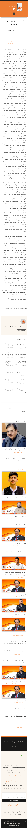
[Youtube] (15, 746)
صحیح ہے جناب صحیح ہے (18, 543)
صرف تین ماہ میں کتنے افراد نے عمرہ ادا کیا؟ (20, 354)
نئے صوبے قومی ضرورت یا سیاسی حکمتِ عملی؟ (8, 344)
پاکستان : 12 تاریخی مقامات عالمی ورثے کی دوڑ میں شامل (20, 363)
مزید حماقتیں (9, 371)
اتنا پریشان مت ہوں (19, 708)
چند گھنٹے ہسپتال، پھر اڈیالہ (7, 380)
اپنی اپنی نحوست (8, 389)
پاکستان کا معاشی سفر (18, 614)
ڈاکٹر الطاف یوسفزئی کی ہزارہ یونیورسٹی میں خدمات (21, 345)
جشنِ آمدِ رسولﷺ (21, 389)
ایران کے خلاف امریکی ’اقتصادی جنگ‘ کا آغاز (8, 362)
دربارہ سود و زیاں (19, 725)
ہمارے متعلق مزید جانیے (14, 775)
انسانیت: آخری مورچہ (18, 681)
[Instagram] (8, 746)
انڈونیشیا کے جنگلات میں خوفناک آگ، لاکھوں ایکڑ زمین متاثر (21, 381)
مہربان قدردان (21, 633)
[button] (14, 14)
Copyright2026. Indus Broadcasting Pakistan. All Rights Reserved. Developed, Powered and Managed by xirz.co (14, 823)
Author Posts (21, 330)
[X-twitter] (18, 746)
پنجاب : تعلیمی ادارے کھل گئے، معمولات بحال (21, 372)
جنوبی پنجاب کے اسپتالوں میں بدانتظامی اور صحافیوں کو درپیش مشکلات (14, 573)
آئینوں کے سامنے (20, 595)
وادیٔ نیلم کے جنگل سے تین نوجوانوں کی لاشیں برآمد (7, 354)
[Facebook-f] (20, 746)
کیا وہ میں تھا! (20, 700)
